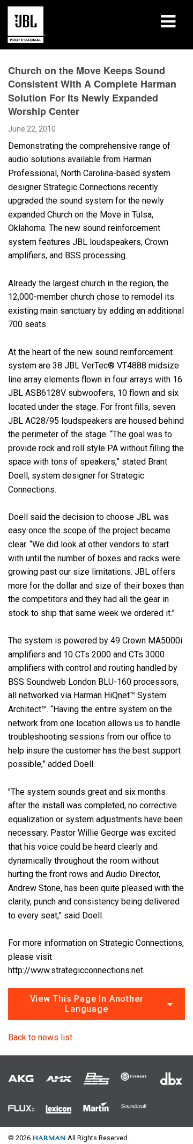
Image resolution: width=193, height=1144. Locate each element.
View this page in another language (87, 1004)
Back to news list (40, 1037)
